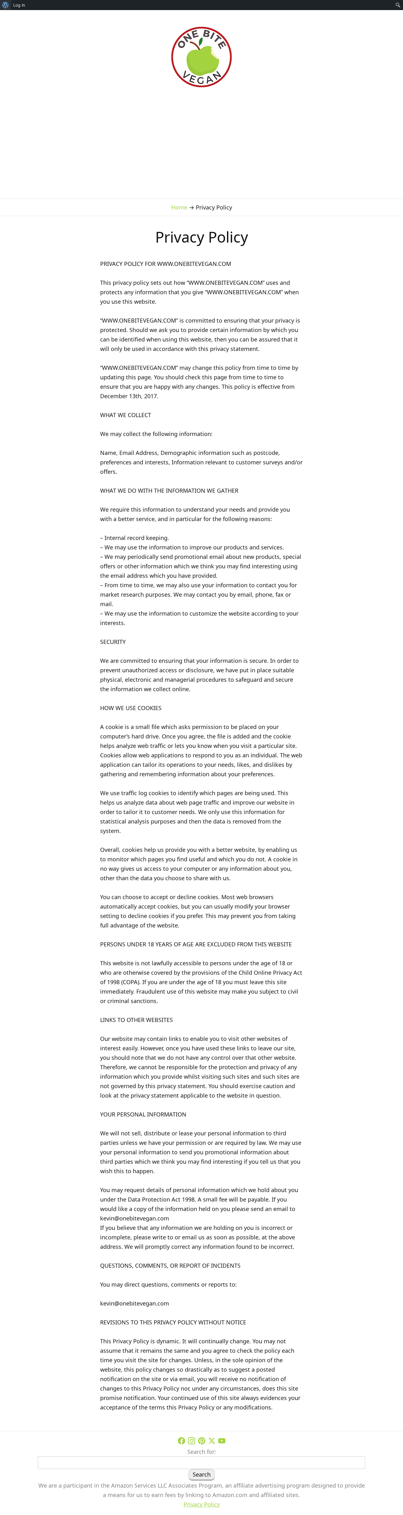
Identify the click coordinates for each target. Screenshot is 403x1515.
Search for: (201, 1451)
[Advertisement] (201, 136)
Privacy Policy (202, 1504)
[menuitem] (5, 5)
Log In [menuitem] (19, 5)
